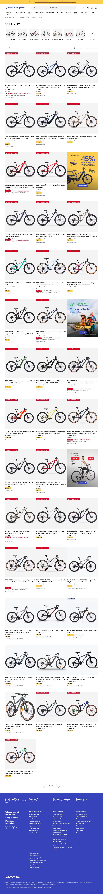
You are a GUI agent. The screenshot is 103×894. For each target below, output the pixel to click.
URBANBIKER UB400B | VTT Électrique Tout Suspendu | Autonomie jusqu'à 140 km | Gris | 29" (51, 679)
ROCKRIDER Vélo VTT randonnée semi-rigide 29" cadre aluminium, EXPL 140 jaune (50, 432)
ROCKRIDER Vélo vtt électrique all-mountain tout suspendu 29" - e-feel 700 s (19, 483)
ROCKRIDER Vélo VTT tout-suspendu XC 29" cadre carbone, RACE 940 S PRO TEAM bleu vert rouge (81, 726)
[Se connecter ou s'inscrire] (92, 8)
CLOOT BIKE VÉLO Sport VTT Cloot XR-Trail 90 (50, 630)
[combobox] (92, 48)
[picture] (20, 67)
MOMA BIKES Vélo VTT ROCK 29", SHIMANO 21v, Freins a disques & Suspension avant (20, 631)
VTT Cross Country (57, 39)
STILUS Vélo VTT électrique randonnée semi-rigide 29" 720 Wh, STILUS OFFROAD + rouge (19, 186)
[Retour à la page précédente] (45, 786)
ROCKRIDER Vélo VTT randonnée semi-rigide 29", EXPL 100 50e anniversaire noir (81, 284)
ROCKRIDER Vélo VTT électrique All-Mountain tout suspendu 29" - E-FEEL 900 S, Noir (51, 382)
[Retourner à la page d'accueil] (15, 8)
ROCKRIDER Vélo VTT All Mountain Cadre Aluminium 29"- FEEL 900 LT (18, 532)
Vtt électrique (11, 39)
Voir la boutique (83, 185)
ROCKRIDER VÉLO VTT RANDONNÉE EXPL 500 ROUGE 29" (50, 186)
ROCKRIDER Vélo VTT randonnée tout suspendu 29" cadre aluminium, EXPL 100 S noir (19, 333)
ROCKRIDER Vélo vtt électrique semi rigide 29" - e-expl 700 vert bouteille (20, 382)
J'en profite (82, 332)
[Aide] (88, 8)
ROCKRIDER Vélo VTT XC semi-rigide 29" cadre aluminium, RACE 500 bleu (51, 235)
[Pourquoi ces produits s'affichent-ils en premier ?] (74, 48)
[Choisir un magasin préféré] (84, 8)
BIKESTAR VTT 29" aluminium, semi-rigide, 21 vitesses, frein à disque (19, 725)
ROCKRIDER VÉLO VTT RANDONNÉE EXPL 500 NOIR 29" (19, 86)
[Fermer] (96, 2)
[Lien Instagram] (17, 827)
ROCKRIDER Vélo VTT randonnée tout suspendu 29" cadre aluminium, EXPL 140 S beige (81, 235)
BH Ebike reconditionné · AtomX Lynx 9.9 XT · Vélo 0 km (82, 631)
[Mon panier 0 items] (96, 8)
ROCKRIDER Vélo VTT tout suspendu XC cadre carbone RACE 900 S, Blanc (51, 581)
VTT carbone (45, 39)
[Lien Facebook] (6, 827)
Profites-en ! (83, 482)
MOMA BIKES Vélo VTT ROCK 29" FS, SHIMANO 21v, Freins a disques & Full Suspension (82, 581)
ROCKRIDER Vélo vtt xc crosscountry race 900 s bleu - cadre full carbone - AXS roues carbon (20, 581)
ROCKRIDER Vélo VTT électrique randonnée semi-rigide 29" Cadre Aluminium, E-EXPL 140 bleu (51, 137)
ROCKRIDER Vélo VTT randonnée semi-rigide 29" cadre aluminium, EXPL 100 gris (19, 137)
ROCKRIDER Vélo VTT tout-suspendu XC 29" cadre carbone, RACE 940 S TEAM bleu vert (19, 772)
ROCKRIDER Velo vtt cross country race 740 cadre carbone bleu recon (50, 284)
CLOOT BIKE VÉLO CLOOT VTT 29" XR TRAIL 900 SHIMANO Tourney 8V (81, 678)
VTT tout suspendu (34, 39)
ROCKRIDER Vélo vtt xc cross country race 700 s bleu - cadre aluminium (51, 333)
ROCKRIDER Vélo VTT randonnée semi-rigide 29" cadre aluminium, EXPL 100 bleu (50, 86)
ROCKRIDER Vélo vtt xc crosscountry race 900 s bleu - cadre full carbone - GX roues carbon (82, 432)
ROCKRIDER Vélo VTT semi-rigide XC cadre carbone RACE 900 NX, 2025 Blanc (50, 532)
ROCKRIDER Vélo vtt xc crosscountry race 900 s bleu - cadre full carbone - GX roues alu (82, 382)
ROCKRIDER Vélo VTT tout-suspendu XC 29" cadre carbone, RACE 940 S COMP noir (81, 532)
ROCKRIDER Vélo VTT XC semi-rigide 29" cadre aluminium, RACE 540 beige (82, 137)
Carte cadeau (93, 13)
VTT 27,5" (80, 39)
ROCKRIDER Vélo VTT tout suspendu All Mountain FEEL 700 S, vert (49, 725)
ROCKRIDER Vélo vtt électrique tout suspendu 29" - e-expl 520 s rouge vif (20, 432)
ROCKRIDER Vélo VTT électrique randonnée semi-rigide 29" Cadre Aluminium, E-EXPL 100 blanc (82, 86)
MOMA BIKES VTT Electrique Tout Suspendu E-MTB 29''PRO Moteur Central (20, 678)
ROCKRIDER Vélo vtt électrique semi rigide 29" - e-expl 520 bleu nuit (20, 235)
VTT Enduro (69, 39)
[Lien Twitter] (10, 827)
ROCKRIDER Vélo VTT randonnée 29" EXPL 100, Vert (20, 284)
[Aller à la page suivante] (58, 786)
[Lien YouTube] (13, 827)
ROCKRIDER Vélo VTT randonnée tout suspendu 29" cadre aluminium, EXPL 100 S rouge (50, 483)
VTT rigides (22, 39)
